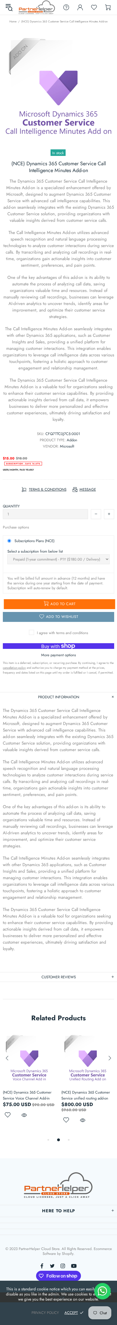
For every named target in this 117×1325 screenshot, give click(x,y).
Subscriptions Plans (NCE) (34, 540)
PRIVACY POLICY (45, 1312)
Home (12, 21)
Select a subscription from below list (35, 551)
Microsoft (67, 446)
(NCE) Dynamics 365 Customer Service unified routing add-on (85, 1095)
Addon (72, 440)
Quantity (11, 506)
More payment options (58, 655)
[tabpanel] (29, 1081)
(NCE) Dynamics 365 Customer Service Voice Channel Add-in (27, 1095)
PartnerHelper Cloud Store (37, 7)
